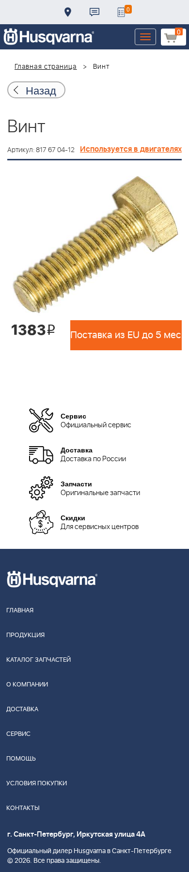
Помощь (21, 758)
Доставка (68, 12)
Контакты (94, 12)
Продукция (25, 635)
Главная (19, 610)
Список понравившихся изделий (121, 12)
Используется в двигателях (131, 149)
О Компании (27, 684)
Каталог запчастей (38, 660)
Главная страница (46, 67)
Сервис (18, 734)
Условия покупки (36, 783)
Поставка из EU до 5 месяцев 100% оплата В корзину (126, 335)
